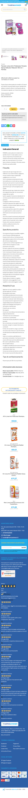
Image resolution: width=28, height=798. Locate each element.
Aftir (14, 415)
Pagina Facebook (6, 760)
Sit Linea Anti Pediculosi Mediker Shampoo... (14, 445)
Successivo (10, 600)
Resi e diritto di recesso (19, 748)
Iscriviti (24, 547)
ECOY (20, 136)
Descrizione (5, 145)
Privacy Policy (16, 746)
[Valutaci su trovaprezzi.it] (8, 573)
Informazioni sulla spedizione (17, 145)
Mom (14, 501)
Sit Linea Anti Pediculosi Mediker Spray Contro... (14, 474)
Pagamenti (16, 743)
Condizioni (3, 746)
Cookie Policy (4, 748)
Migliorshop (14, 789)
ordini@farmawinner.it (10, 537)
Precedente (4, 600)
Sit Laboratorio (14, 443)
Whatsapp (6, 535)
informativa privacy (16, 550)
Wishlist (22, 109)
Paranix (3, 64)
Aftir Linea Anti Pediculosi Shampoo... (14, 416)
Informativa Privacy (6, 751)
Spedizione (4, 743)
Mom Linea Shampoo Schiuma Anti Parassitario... (14, 503)
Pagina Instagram (6, 763)
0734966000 (7, 533)
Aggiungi (13, 109)
